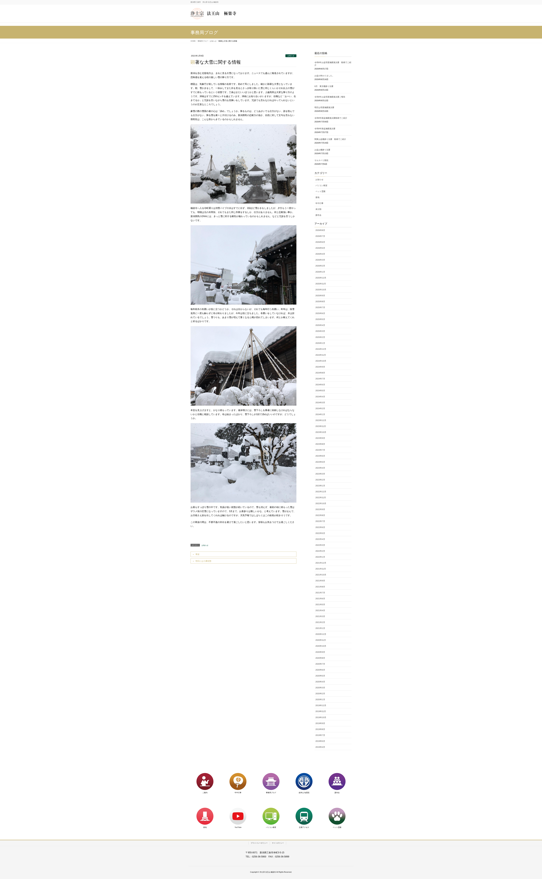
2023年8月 (320, 444)
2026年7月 (320, 236)
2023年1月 (320, 486)
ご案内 (204, 793)
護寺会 (318, 215)
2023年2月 (320, 480)
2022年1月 (320, 557)
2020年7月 (320, 664)
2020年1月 (320, 699)
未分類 (318, 209)
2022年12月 (320, 491)
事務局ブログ (271, 793)
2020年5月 (320, 676)
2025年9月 (320, 295)
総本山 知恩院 (304, 793)
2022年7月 (320, 521)
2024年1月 (320, 414)
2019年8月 (320, 729)
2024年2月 (320, 408)
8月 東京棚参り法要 (323, 86)
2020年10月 (320, 646)
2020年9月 (320, 652)
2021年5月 (320, 604)
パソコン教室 (321, 185)
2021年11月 (320, 569)
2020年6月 (320, 670)
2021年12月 (320, 563)
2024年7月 (320, 379)
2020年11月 (320, 640)
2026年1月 (320, 272)
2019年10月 (320, 717)
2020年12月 (320, 634)
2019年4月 (320, 747)
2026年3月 (320, 260)
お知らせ (291, 56)
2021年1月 (320, 628)
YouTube (238, 827)
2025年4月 (320, 325)
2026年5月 (320, 248)
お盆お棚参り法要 (322, 150)
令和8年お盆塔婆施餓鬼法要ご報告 (329, 97)
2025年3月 (320, 331)
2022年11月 (320, 497)
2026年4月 (320, 254)
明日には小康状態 (203, 561)
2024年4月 (320, 396)
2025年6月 (320, 313)
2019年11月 (320, 711)
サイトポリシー (278, 843)
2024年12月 (320, 349)
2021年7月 (320, 593)
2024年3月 (320, 402)
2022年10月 (320, 503)
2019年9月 (320, 723)
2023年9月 (320, 438)
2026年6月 (320, 242)
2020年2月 (320, 693)
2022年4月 (320, 539)
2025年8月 (320, 301)
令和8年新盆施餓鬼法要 (324, 128)
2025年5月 (320, 319)
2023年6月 (320, 456)
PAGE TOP (527, 850)
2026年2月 (320, 266)
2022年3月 (320, 545)
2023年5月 (320, 462)
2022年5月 (320, 533)
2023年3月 (320, 474)
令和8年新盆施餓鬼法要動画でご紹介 (330, 118)
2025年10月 (320, 289)
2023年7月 (320, 450)
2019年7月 (320, 735)
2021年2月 (320, 622)
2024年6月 (320, 384)
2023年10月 (320, 432)
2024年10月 (320, 361)
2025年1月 (320, 343)
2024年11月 (320, 355)
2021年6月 (320, 598)
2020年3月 (320, 687)
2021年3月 (320, 616)
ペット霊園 (320, 191)
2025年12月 (320, 278)
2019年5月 (320, 741)
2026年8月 (320, 230)
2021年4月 (320, 610)
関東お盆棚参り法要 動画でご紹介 (330, 139)
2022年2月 (320, 551)
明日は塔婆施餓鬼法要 (324, 107)
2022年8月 (320, 515)
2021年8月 (320, 587)
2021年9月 (320, 581)
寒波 (197, 554)
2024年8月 (320, 373)
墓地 (317, 197)
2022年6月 (320, 527)
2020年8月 (320, 658)
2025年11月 (320, 284)
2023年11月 (320, 426)
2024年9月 (320, 367)
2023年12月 (320, 420)
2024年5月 (320, 390)
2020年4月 (320, 682)
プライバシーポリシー (259, 843)
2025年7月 (320, 307)
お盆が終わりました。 (324, 76)
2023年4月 (320, 468)
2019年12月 (320, 705)
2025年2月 (320, 337)
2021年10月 (320, 575)
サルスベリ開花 (321, 160)
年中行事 (319, 203)
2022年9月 (320, 509)
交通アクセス (304, 827)
